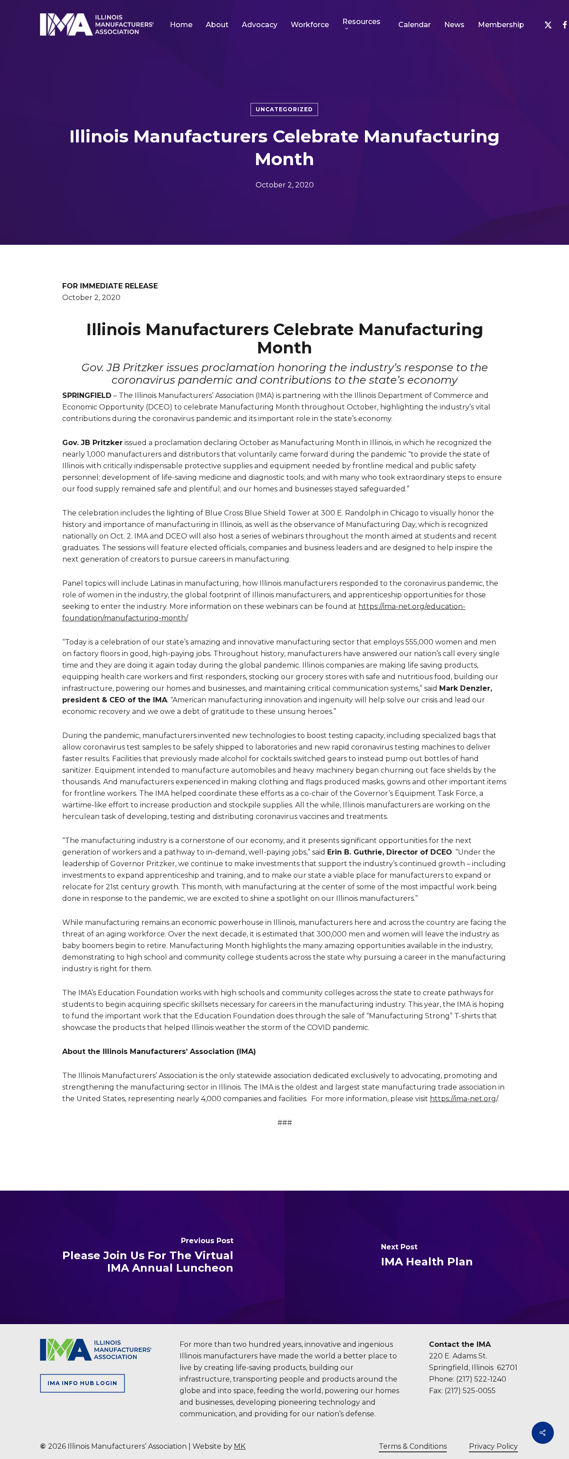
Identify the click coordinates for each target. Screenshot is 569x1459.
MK (239, 1446)
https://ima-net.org (463, 1098)
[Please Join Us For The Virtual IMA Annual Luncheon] (142, 1257)
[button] (82, 1383)
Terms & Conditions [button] (413, 1446)
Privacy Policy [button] (493, 1446)
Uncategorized (284, 109)
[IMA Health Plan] (426, 1257)
